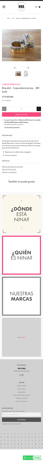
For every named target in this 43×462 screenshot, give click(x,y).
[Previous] (15, 67)
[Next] (27, 67)
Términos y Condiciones (9, 172)
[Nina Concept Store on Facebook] (20, 375)
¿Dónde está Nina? (21, 386)
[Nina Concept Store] (21, 6)
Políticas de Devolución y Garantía (12, 166)
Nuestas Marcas (22, 392)
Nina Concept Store (16, 424)
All (13, 18)
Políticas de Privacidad (9, 169)
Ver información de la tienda (12, 127)
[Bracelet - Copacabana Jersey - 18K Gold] (21, 45)
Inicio (8, 18)
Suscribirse (21, 420)
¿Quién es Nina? (22, 389)
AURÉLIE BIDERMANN (11, 84)
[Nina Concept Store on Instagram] (22, 375)
